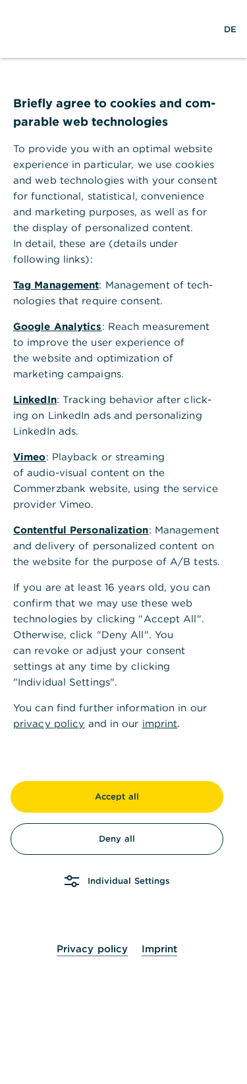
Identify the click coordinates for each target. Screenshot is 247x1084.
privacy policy (48, 723)
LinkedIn (35, 399)
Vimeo (29, 456)
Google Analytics (57, 326)
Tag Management (56, 285)
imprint (160, 723)
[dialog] (123, 542)
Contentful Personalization (81, 530)
